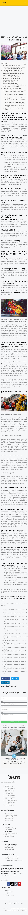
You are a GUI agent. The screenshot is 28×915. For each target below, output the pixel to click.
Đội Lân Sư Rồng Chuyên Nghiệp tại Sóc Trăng (13, 73)
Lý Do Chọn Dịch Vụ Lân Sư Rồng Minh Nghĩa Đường (14, 109)
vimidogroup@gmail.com (7, 290)
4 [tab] (13, 770)
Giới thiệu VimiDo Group (11, 844)
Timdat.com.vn (5, 870)
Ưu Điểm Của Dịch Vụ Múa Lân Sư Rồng (13, 71)
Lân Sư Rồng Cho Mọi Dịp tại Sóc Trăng (12, 78)
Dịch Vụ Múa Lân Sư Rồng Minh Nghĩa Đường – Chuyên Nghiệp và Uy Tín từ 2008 (13, 598)
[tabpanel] (14, 750)
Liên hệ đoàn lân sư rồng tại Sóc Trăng (11, 65)
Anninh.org (4, 868)
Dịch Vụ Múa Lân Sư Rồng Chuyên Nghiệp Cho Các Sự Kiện (16, 98)
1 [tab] (9, 770)
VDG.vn (3, 875)
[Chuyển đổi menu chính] (25, 2)
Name (2, 696)
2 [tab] (10, 770)
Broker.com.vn (11, 868)
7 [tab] (17, 770)
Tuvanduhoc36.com (11, 875)
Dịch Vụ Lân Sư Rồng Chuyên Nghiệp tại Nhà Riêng (14, 85)
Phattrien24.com (14, 871)
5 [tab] (14, 770)
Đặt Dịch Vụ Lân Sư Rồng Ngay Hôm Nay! (12, 88)
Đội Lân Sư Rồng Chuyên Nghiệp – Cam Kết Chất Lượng (16, 100)
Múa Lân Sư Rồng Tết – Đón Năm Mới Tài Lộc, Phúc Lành (16, 95)
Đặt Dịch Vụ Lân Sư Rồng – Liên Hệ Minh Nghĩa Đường (15, 106)
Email (2, 707)
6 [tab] (16, 770)
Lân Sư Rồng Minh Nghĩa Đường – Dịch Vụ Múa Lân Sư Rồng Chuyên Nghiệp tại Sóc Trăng (15, 68)
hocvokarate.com (14, 870)
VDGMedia (24, 910)
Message (3, 712)
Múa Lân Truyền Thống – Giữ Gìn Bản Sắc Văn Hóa (16, 103)
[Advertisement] (14, 20)
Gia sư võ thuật (9, 831)
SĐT (2, 701)
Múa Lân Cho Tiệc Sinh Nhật (11, 83)
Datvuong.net (19, 868)
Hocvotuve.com (5, 871)
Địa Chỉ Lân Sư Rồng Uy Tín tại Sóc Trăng (13, 76)
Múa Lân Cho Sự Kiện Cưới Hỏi (11, 80)
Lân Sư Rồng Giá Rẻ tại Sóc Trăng (12, 86)
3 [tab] (12, 770)
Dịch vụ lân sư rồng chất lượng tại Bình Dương (14, 759)
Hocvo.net (14, 873)
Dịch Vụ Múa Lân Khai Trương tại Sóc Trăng (12, 70)
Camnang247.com (6, 873)
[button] (2, 750)
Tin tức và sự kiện (9, 805)
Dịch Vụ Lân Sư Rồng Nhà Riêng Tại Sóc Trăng (15, 102)
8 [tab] (18, 770)
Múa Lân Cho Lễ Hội (9, 81)
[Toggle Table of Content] (24, 63)
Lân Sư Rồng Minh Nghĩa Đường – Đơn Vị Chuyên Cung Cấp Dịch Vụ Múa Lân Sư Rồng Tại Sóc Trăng (15, 91)
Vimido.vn (17, 292)
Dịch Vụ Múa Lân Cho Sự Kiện (11, 75)
